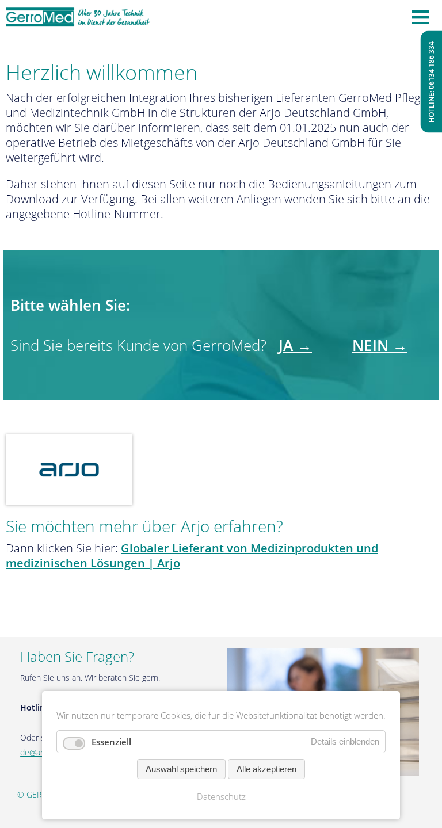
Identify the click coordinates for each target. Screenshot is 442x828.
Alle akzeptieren (266, 769)
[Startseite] (78, 17)
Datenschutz (221, 796)
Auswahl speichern (181, 769)
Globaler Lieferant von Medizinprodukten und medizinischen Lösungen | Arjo (192, 555)
